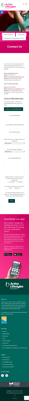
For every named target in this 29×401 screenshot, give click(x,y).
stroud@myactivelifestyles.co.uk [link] (15, 76)
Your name (14, 115)
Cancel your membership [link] (13, 109)
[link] (2, 12)
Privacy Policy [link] (6, 357)
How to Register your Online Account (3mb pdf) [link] (15, 348)
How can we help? (14, 149)
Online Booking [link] (8, 34)
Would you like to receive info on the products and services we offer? (14, 178)
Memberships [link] (6, 333)
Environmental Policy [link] (8, 364)
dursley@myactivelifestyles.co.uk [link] (15, 89)
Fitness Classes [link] (6, 340)
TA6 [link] (14, 395)
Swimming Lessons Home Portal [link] (14, 38)
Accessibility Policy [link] (7, 362)
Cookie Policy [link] (6, 359)
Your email (14, 132)
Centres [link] (5, 331)
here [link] (8, 246)
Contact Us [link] (5, 343)
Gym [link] (4, 338)
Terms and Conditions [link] (8, 367)
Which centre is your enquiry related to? (14, 140)
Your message (14, 158)
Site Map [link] (14, 398)
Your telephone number (14, 124)
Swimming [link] (5, 336)
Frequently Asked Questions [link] (10, 345)
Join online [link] (21, 34)
